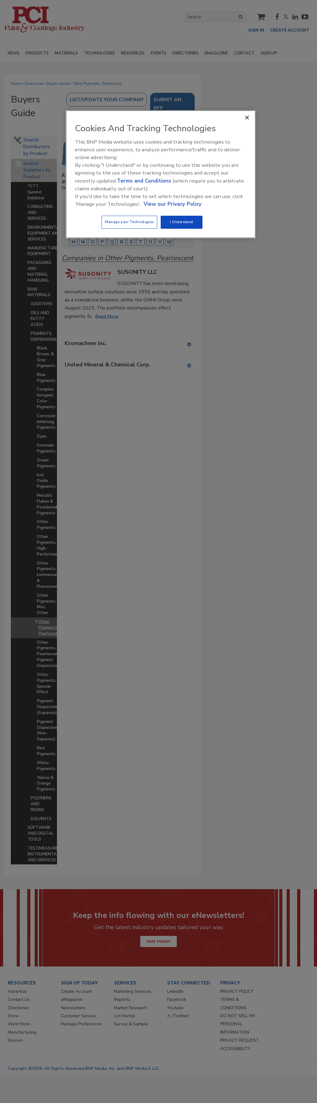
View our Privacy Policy (173, 204)
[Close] (247, 117)
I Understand (181, 221)
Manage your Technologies (129, 221)
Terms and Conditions (144, 180)
